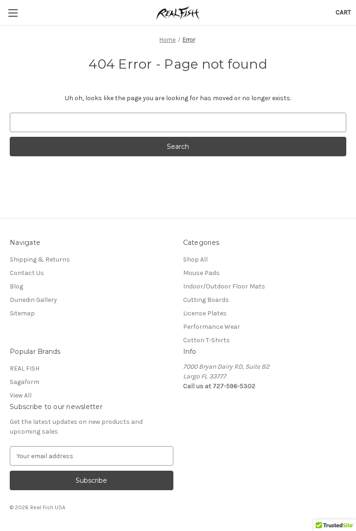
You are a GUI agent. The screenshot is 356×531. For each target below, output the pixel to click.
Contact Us (27, 273)
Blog (16, 286)
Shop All (195, 259)
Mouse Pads (201, 273)
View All (21, 395)
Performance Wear (211, 327)
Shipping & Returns (40, 259)
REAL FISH (24, 368)
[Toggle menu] (12, 13)
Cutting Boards (206, 300)
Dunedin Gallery (33, 300)
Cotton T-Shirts (206, 340)
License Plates (205, 313)
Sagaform (24, 382)
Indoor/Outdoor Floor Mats (224, 286)
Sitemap (22, 313)
